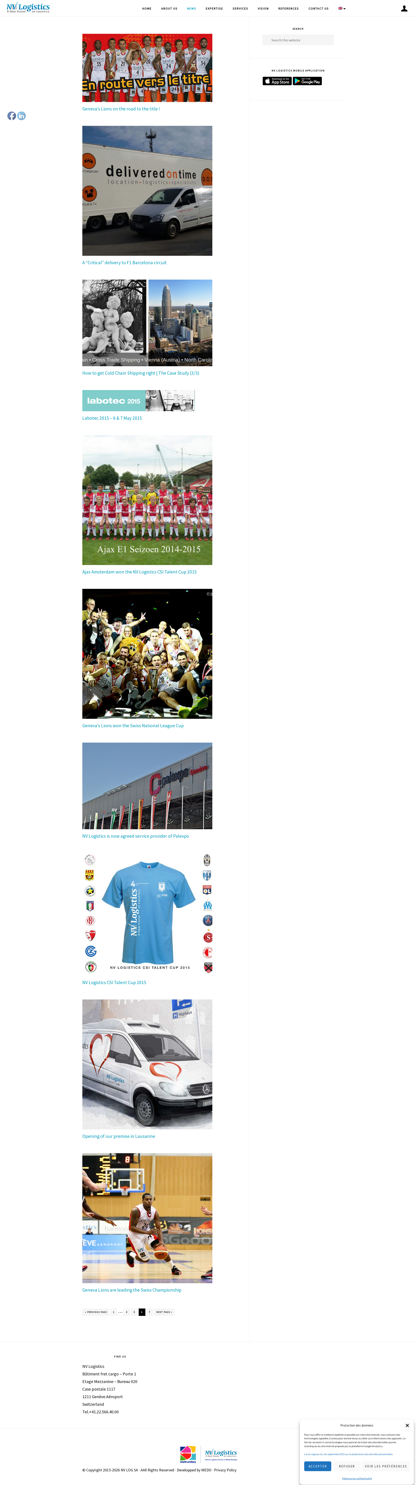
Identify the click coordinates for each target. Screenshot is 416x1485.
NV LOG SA (129, 1469)
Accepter (318, 1466)
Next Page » (164, 1313)
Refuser (347, 1466)
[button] (407, 1425)
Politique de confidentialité (357, 1478)
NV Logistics (28, 8)
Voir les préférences (386, 1466)
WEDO (206, 1469)
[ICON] (404, 8)
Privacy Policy (225, 1469)
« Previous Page (96, 1313)
